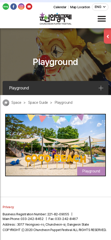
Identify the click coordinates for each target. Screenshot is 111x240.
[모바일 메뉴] (102, 19)
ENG (98, 7)
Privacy (8, 207)
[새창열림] (6, 6)
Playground (19, 88)
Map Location (80, 7)
